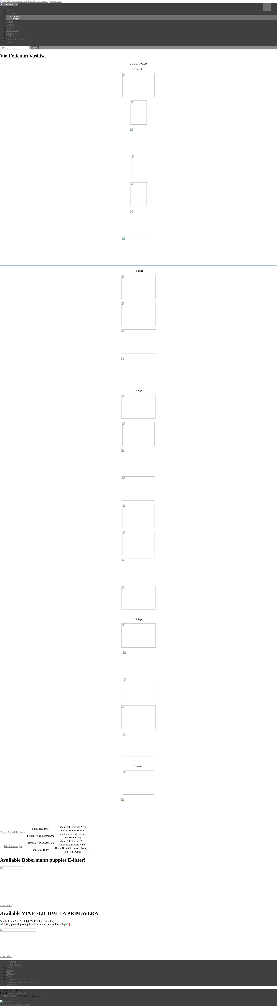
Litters (9, 21)
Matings (10, 24)
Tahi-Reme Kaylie (13, 846)
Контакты (11, 985)
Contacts (10, 42)
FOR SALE (12, 30)
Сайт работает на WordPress (15, 1004)
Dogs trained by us (15, 39)
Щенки (10, 973)
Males (16, 18)
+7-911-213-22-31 (9, 996)
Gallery (10, 36)
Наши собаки (13, 964)
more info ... (6, 905)
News (9, 10)
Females (17, 16)
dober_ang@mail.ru (18, 993)
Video (9, 33)
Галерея (10, 979)
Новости (11, 961)
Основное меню (9, 4)
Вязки (9, 970)
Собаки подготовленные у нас (23, 982)
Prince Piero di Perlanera (12, 832)
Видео (9, 976)
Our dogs (11, 13)
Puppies (10, 27)
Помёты (10, 967)
